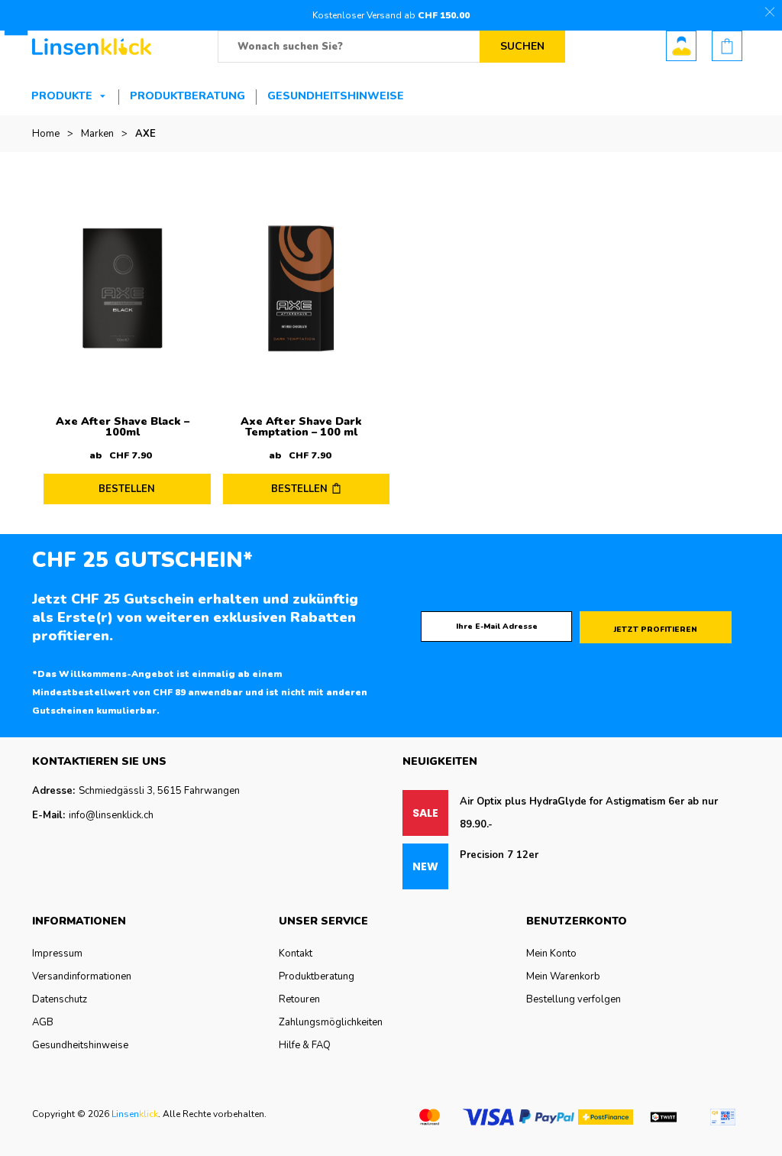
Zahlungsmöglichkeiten (331, 1022)
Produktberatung (187, 96)
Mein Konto (551, 953)
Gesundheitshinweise (335, 96)
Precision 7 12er (499, 855)
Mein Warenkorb (563, 976)
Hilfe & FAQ (305, 1045)
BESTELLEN (127, 489)
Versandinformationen (81, 976)
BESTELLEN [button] (299, 489)
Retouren (299, 999)
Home (46, 134)
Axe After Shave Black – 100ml (122, 426)
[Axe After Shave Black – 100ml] (122, 288)
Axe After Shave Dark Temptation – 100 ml (301, 426)
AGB (42, 1022)
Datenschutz (59, 999)
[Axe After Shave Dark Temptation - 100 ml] (302, 288)
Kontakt (295, 953)
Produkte (61, 96)
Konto (681, 46)
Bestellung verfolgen (573, 999)
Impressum (57, 953)
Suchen (522, 46)
